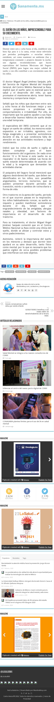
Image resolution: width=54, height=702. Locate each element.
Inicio (4, 21)
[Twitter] (26, 693)
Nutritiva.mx (21, 272)
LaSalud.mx (15, 690)
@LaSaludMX (6, 672)
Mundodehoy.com (40, 690)
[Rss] (22, 693)
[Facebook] (24, 693)
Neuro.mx (9, 272)
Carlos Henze (8, 696)
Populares (6, 558)
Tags (24, 558)
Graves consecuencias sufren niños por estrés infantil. (16, 304)
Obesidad (32, 272)
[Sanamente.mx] (27, 6)
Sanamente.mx (44, 272)
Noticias (10, 21)
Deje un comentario (11, 39)
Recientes (16, 558)
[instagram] (31, 693)
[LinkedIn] (29, 693)
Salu (6, 17)
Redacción (8, 37)
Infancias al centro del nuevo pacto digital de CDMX (25, 388)
